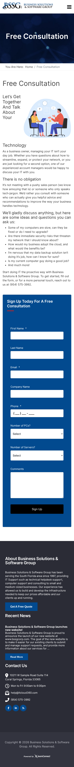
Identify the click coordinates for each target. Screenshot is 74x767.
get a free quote (21, 606)
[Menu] (69, 7)
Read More (16, 656)
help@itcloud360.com (24, 692)
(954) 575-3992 (20, 699)
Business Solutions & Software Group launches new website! (36, 628)
